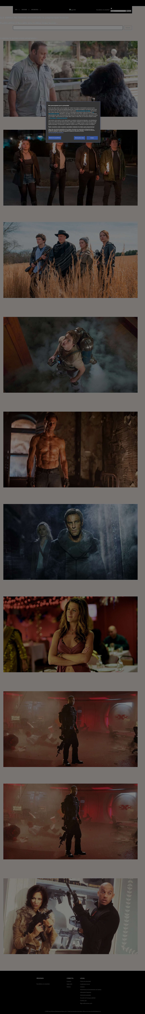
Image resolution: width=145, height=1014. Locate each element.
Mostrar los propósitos (54, 137)
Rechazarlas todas (79, 137)
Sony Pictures (53, 117)
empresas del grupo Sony (62, 117)
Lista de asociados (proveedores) (55, 132)
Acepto (92, 137)
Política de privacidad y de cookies (83, 110)
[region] (73, 122)
